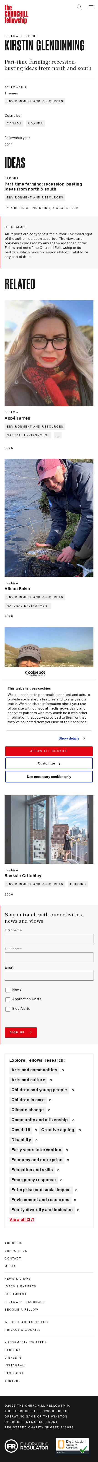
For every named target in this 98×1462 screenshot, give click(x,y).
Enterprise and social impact (41, 1190)
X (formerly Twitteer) (26, 1342)
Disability (21, 1140)
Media (10, 1266)
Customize (46, 763)
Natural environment (28, 435)
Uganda (35, 123)
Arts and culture (28, 1080)
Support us (16, 1250)
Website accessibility (27, 1322)
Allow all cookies (49, 751)
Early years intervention (36, 1150)
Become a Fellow (22, 1309)
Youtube (13, 1381)
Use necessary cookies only (49, 777)
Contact (13, 1258)
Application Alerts (26, 999)
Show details (69, 738)
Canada (14, 123)
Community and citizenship (39, 1120)
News (17, 989)
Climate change (27, 1110)
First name (13, 930)
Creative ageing (57, 1130)
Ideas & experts (20, 1286)
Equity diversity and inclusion (42, 1210)
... (58, 435)
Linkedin (13, 1357)
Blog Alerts (21, 1008)
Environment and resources (35, 101)
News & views (18, 1278)
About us (14, 1243)
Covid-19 (20, 1130)
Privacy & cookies (23, 1329)
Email (9, 967)
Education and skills (32, 1170)
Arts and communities (34, 1070)
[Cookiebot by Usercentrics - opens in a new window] (25, 673)
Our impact (16, 1294)
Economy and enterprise (36, 1160)
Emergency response (33, 1180)
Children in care (28, 1100)
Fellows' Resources (25, 1302)
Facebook (14, 1373)
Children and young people (39, 1090)
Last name (13, 949)
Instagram (15, 1365)
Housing (78, 884)
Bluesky (13, 1350)
